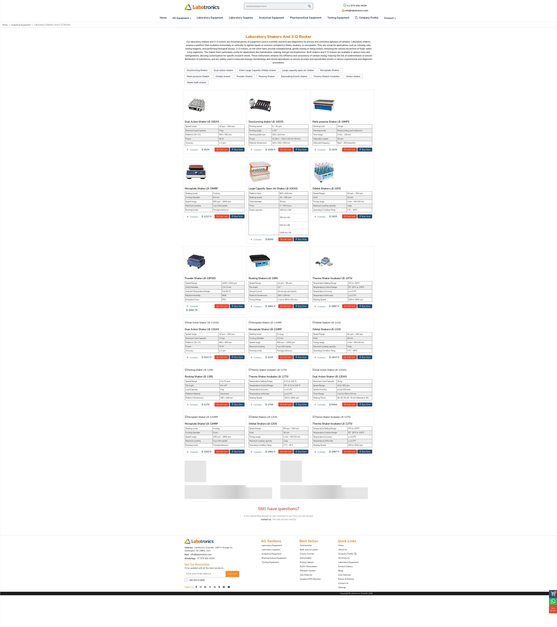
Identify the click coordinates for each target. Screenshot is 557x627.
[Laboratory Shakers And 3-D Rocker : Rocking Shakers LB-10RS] (260, 261)
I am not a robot (197, 580)
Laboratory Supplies (241, 17)
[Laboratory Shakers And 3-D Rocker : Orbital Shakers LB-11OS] (326, 322)
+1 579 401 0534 (356, 5)
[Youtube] (229, 587)
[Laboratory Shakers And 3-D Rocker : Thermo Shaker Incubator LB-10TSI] (324, 261)
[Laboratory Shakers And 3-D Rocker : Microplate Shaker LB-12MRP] (201, 416)
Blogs (340, 570)
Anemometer (306, 545)
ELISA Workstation (308, 566)
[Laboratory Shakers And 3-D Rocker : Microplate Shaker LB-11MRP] (265, 322)
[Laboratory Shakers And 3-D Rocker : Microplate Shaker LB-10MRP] (196, 171)
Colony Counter (307, 553)
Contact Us (343, 583)
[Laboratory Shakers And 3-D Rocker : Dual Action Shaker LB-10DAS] (196, 104)
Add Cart (222, 149)
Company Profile (368, 17)
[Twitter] (210, 587)
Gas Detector (306, 574)
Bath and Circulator (309, 549)
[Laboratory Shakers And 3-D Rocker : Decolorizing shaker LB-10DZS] (260, 104)
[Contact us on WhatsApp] (553, 601)
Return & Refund (346, 579)
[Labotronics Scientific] (202, 5)
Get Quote (553, 609)
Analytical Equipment (271, 17)
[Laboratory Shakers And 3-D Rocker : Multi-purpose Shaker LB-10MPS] (324, 104)
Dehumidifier (306, 558)
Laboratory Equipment (210, 17)
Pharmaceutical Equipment (306, 17)
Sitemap (342, 587)
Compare (194, 150)
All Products (344, 558)
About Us (342, 549)
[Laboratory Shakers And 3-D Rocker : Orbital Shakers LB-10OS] (324, 171)
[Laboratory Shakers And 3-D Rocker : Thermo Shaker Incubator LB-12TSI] (331, 416)
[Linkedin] (205, 587)
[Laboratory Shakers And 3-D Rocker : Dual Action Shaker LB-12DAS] (329, 369)
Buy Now (238, 149)
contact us (266, 519)
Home (163, 17)
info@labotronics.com (356, 10)
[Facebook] (196, 587)
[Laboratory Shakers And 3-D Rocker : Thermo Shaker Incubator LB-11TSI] (268, 369)
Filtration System (307, 570)
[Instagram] (201, 587)
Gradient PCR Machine (310, 579)
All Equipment (181, 18)
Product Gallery (345, 566)
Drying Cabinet (307, 562)
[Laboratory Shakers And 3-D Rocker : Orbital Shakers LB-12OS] (263, 416)
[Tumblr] (219, 587)
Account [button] (389, 18)
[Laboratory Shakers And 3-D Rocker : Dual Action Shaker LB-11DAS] (202, 322)
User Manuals (344, 574)
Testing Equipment (338, 17)
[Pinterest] (224, 587)
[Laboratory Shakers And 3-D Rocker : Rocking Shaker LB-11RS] (199, 369)
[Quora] (215, 587)
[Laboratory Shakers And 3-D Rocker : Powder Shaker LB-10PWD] (196, 261)
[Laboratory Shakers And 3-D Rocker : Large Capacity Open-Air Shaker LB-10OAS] (260, 171)
